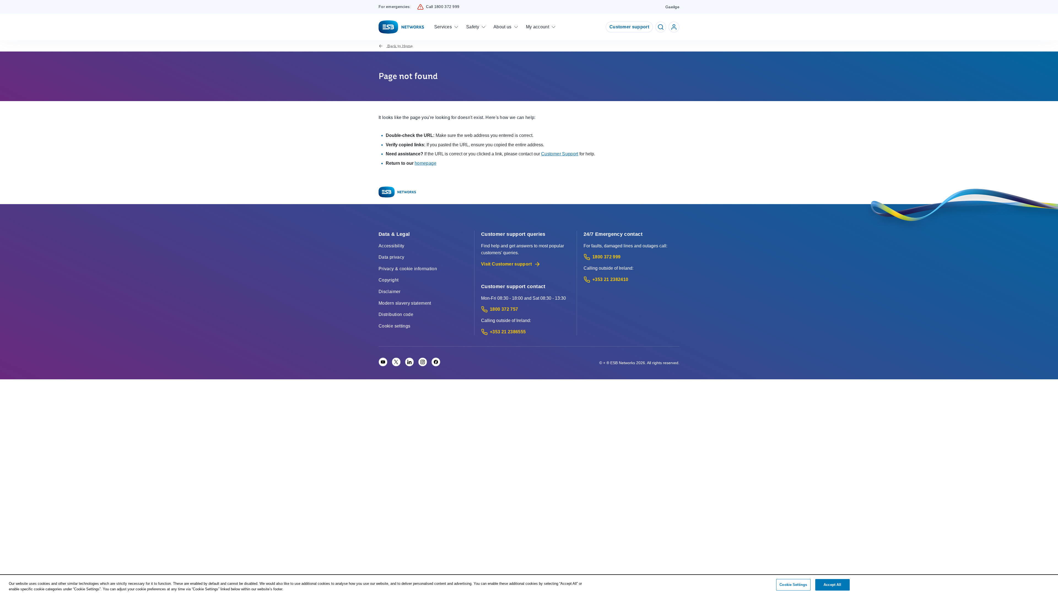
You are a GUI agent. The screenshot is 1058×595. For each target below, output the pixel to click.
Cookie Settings (793, 585)
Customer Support (559, 154)
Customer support (629, 27)
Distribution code (396, 314)
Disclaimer (390, 291)
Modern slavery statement (405, 303)
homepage (425, 163)
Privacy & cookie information (408, 268)
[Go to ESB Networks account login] (673, 27)
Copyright (388, 280)
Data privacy (391, 257)
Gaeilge (672, 7)
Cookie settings (394, 326)
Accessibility (391, 246)
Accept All (832, 585)
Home (400, 46)
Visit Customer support (506, 264)
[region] (529, 585)
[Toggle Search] (660, 27)
